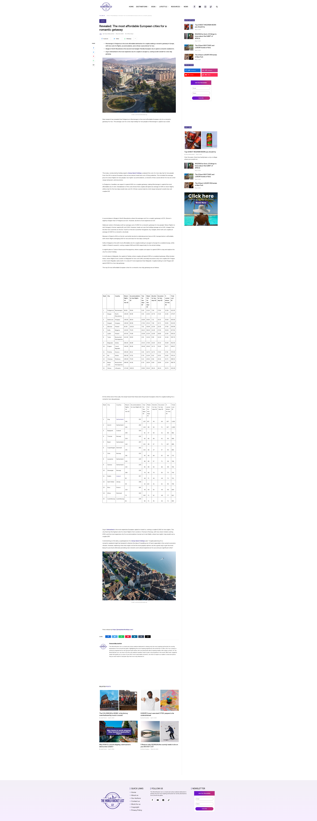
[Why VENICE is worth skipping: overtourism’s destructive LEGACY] (118, 731)
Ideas (153, 7)
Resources (175, 7)
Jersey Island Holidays (135, 173)
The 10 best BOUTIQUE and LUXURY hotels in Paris (204, 47)
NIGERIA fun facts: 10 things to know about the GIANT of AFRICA (206, 36)
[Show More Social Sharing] (135, 38)
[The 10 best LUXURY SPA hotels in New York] (188, 57)
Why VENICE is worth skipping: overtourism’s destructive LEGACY (115, 746)
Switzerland (119, 419)
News (186, 7)
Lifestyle (163, 7)
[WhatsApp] (93, 60)
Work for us (135, 804)
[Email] (93, 64)
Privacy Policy (136, 810)
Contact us (135, 801)
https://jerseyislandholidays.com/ (122, 629)
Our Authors (136, 798)
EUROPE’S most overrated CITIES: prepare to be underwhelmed (157, 714)
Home (131, 7)
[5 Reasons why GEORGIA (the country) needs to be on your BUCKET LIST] (160, 731)
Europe (103, 21)
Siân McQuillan (145, 717)
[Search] (217, 7)
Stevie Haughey (145, 749)
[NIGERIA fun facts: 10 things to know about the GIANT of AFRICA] (188, 36)
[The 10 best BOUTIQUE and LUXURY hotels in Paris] (188, 47)
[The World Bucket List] (106, 6)
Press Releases (114, 15)
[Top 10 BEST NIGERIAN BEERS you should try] (188, 27)
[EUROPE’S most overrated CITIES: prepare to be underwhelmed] (160, 700)
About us (134, 795)
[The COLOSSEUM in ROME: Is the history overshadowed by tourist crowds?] (118, 700)
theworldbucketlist (109, 33)
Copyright (135, 807)
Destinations (141, 7)
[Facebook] (93, 48)
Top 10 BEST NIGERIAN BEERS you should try (205, 26)
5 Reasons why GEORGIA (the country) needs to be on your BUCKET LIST (159, 746)
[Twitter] (93, 52)
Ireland (118, 476)
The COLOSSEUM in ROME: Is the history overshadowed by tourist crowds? (113, 714)
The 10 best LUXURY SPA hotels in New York (206, 56)
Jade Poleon (104, 717)
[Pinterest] (93, 56)
